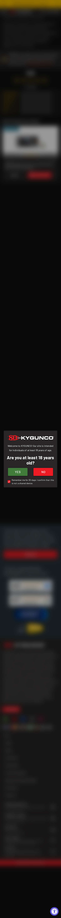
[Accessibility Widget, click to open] (54, 911)
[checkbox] (30, 481)
